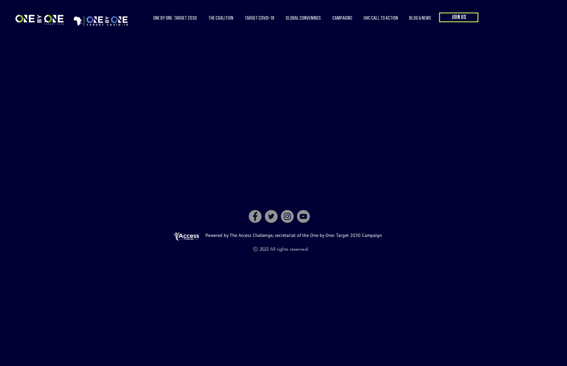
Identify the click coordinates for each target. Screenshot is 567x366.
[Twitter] (271, 216)
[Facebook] (255, 216)
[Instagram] (287, 216)
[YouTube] (303, 216)
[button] (220, 18)
